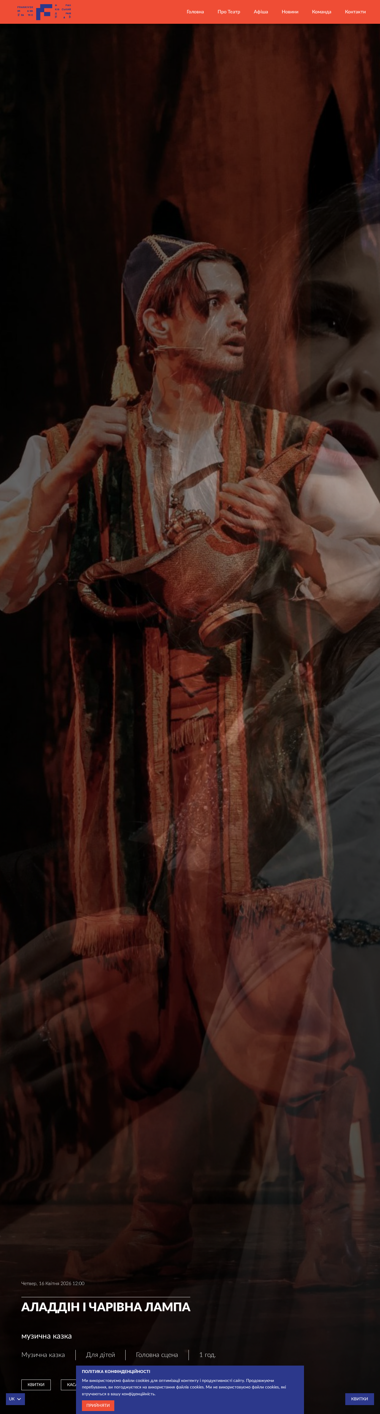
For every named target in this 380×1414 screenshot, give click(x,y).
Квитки (36, 1385)
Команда (321, 12)
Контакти (355, 12)
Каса (72, 1385)
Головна (195, 12)
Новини (290, 12)
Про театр (229, 12)
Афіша (261, 12)
